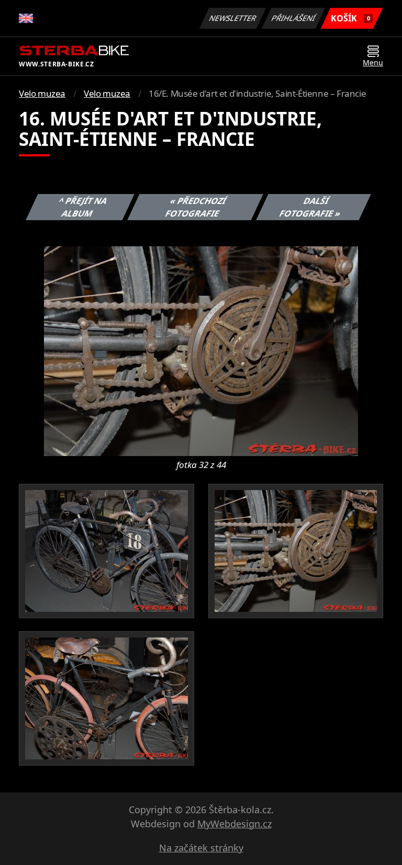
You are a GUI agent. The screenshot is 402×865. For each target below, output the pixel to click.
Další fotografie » (310, 207)
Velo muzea (42, 93)
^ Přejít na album (83, 207)
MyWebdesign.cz (234, 823)
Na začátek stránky (201, 847)
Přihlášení (294, 18)
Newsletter (233, 18)
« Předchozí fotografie (195, 207)
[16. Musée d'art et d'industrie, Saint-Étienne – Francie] (201, 350)
